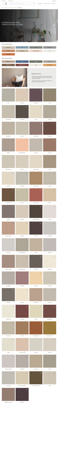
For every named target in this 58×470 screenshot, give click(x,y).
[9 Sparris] (22, 194)
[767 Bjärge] (22, 361)
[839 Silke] (49, 244)
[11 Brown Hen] (8, 194)
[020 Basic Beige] (22, 261)
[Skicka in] (34, 4)
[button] (8, 47)
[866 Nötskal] (49, 311)
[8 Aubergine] (35, 94)
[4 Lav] (8, 94)
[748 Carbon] (35, 261)
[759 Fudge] (22, 311)
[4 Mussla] (49, 111)
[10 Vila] (49, 161)
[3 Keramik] (49, 294)
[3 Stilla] (8, 344)
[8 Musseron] (8, 128)
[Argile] (49, 377)
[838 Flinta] (8, 244)
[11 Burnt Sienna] (35, 194)
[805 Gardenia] (35, 161)
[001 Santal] (22, 94)
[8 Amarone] (22, 394)
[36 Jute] (35, 311)
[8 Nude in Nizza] (22, 144)
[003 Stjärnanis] (35, 128)
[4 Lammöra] (8, 377)
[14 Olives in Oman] (49, 327)
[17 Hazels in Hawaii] (35, 377)
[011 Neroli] (22, 211)
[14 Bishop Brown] (35, 327)
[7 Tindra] (49, 211)
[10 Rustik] (49, 144)
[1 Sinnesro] (35, 344)
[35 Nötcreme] (35, 294)
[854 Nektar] (22, 277)
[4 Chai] (49, 361)
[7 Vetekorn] (22, 228)
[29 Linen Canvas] (22, 244)
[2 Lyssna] (49, 178)
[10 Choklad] (49, 128)
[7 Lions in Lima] (35, 178)
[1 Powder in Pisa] (22, 344)
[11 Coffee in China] (35, 211)
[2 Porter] (35, 228)
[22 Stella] (35, 277)
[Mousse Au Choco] (8, 394)
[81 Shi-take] (8, 178)
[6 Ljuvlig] (35, 144)
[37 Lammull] (8, 327)
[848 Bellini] (49, 261)
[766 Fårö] (49, 344)
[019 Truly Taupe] (8, 261)
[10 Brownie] (22, 111)
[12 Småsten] (8, 277)
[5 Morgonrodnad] (8, 361)
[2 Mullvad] (8, 211)
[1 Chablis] (22, 294)
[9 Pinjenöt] (22, 178)
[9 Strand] (49, 194)
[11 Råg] (35, 244)
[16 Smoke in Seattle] (22, 377)
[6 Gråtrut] (22, 128)
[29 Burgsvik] (49, 228)
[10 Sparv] (22, 161)
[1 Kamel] (22, 327)
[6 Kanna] (8, 144)
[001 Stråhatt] (8, 111)
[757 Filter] (8, 294)
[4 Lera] (49, 94)
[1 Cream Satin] (8, 311)
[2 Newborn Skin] (8, 228)
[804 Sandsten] (8, 161)
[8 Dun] (35, 111)
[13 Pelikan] (49, 277)
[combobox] (22, 4)
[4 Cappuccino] (35, 361)
